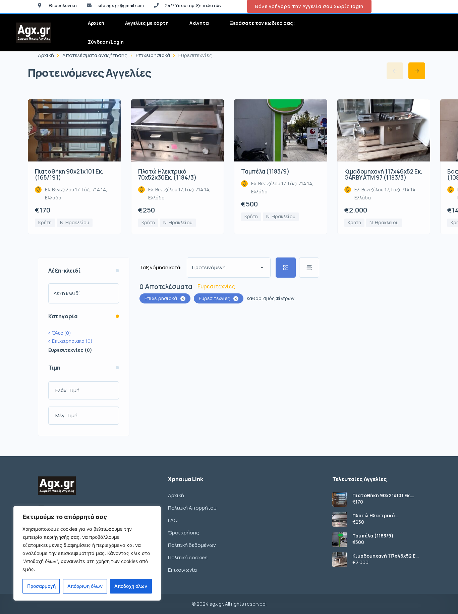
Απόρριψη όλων (85, 586)
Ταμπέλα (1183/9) (373, 535)
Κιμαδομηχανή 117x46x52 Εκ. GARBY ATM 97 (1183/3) (385, 556)
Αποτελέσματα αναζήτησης (94, 55)
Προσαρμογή (41, 586)
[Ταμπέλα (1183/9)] (339, 539)
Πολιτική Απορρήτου (192, 507)
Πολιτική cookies (188, 557)
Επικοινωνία (182, 569)
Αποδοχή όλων (130, 586)
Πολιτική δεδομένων (192, 545)
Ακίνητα (199, 23)
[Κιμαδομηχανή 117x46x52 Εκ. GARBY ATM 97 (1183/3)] (339, 559)
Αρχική (96, 23)
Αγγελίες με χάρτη (147, 23)
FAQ (172, 520)
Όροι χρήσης (183, 532)
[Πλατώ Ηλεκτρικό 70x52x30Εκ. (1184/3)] (339, 519)
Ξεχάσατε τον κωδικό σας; (262, 23)
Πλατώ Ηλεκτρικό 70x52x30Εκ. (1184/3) (377, 515)
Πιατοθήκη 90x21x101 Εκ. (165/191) (381, 495)
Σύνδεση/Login (106, 42)
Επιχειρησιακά (153, 55)
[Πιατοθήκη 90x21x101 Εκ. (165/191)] (339, 499)
